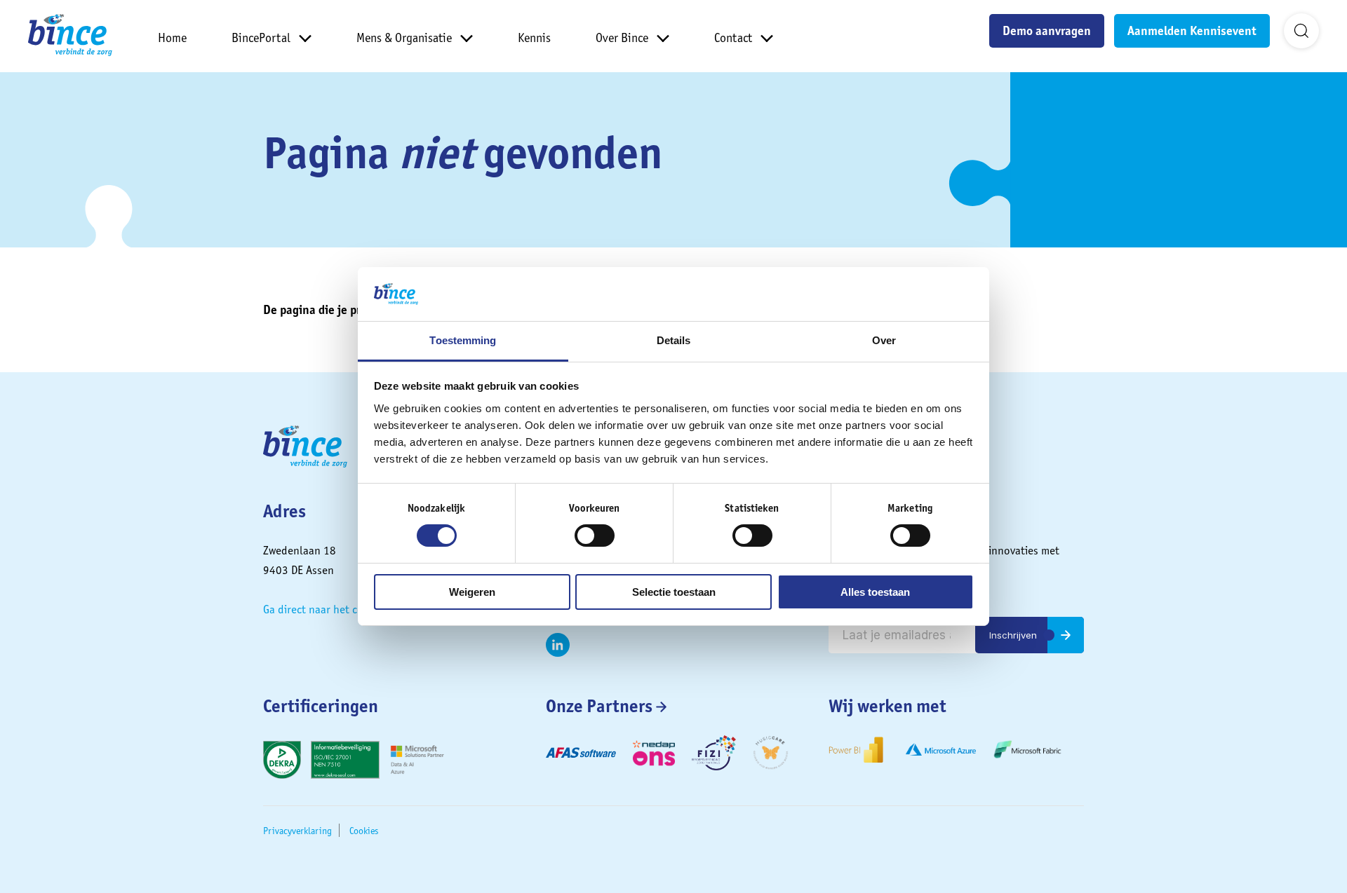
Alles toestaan (875, 592)
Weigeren (472, 592)
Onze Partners (599, 706)
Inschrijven (1013, 635)
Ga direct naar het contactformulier (348, 609)
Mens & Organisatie (404, 37)
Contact (733, 37)
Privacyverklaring (297, 830)
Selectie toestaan (674, 592)
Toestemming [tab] (462, 340)
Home (172, 37)
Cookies (363, 830)
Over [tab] (884, 340)
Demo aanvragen (1047, 31)
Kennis (534, 37)
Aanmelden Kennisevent (1191, 31)
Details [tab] (674, 340)
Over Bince (622, 37)
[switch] (595, 535)
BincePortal (261, 37)
